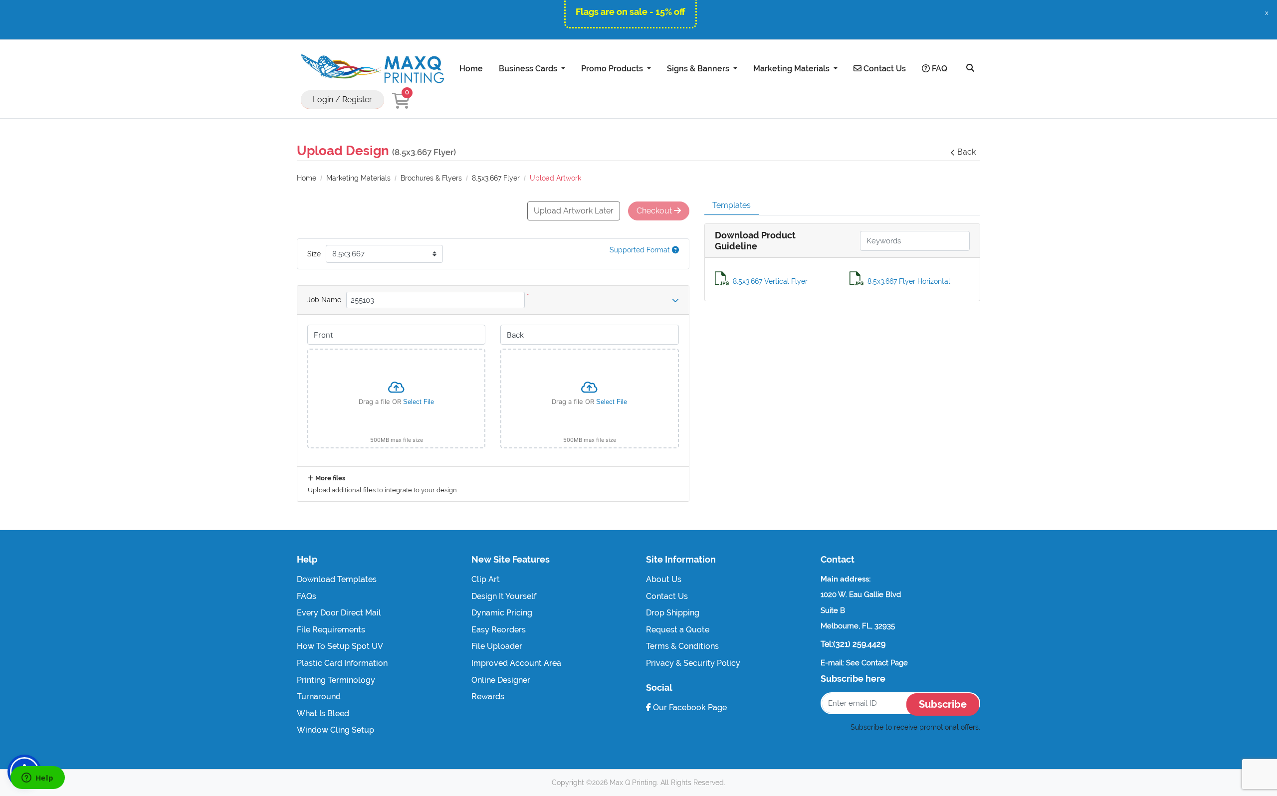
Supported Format (641, 250)
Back (966, 152)
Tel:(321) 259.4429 (853, 644)
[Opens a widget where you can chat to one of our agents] (37, 778)
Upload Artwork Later (574, 210)
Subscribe (943, 704)
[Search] (970, 68)
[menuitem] (471, 68)
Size (314, 254)
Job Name (324, 300)
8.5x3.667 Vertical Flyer (770, 281)
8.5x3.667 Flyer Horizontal (908, 281)
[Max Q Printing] (371, 68)
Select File (418, 401)
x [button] (1267, 12)
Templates (731, 205)
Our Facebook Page (689, 707)
